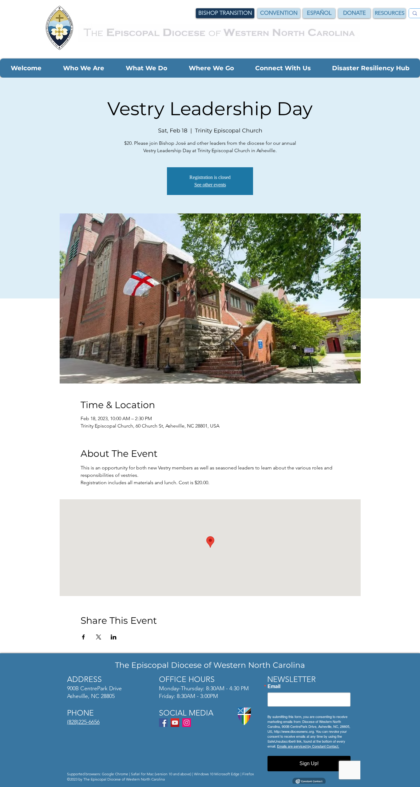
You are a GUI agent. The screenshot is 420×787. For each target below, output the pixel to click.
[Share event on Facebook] (83, 637)
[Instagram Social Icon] (186, 722)
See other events (210, 184)
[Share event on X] (98, 637)
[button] (26, 68)
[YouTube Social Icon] (175, 722)
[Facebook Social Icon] (163, 722)
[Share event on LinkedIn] (114, 637)
